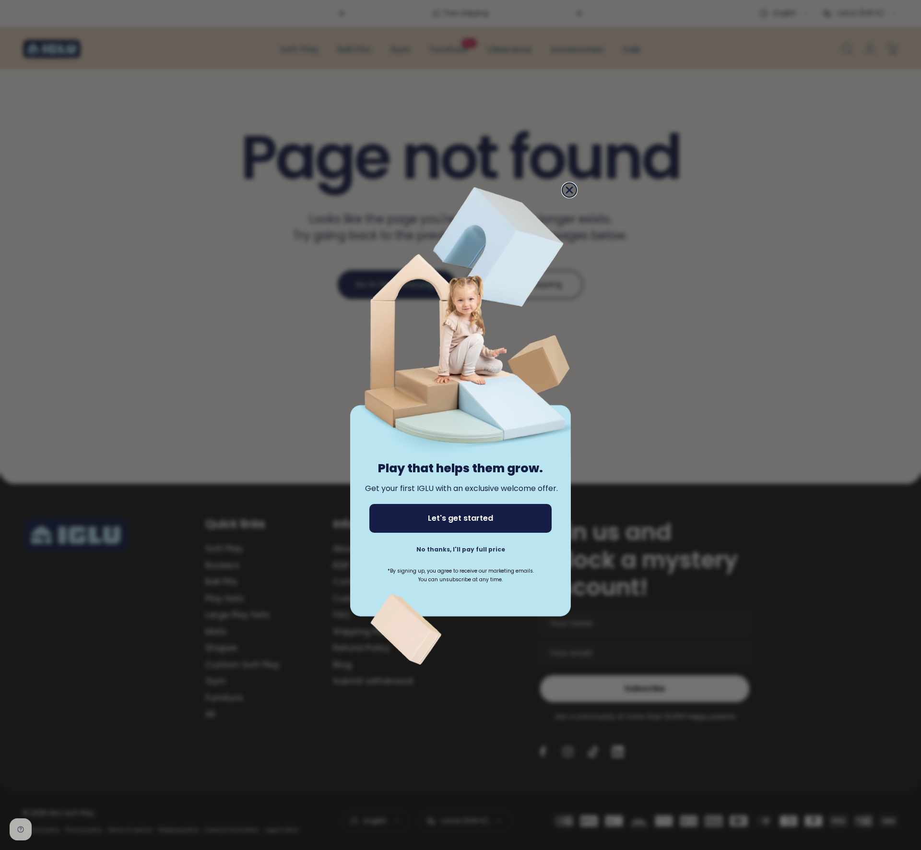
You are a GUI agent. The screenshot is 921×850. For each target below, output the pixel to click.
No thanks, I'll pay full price (460, 549)
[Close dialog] (569, 190)
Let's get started (460, 518)
